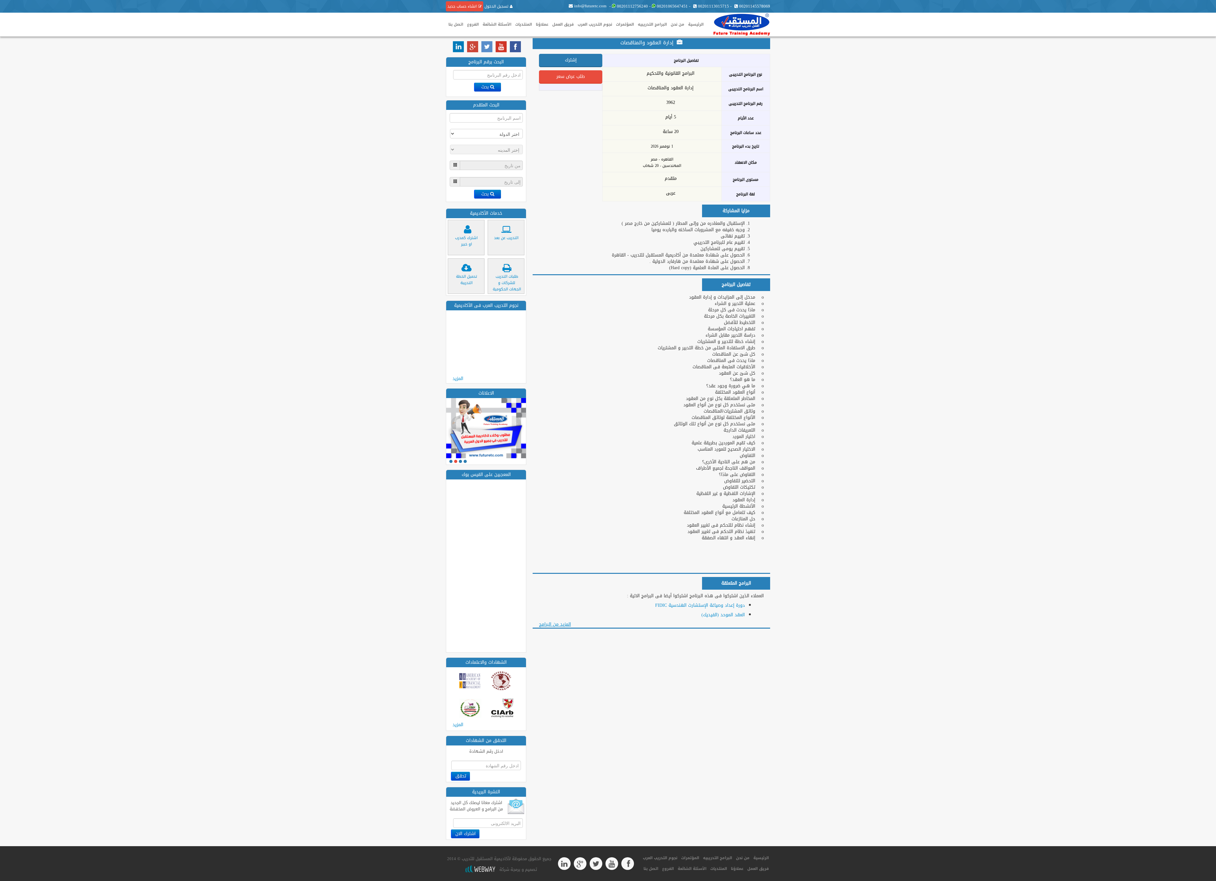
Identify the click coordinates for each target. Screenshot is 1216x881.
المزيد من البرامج (555, 624)
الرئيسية (696, 24)
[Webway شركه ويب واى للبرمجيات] (480, 869)
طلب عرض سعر (570, 76)
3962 (670, 102)
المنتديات (523, 24)
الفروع (473, 24)
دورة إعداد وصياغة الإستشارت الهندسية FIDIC (700, 605)
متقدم (671, 178)
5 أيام (670, 117)
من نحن (677, 24)
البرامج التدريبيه (652, 24)
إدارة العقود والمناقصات (671, 88)
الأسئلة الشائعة (497, 24)
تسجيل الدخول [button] (495, 6)
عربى (670, 193)
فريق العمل (563, 24)
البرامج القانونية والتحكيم (670, 73)
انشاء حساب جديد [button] (462, 6)
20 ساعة (671, 132)
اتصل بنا (455, 24)
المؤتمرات (625, 24)
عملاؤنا (542, 24)
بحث (485, 87)
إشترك (571, 60)
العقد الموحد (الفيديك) (723, 615)
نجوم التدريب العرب (595, 24)
